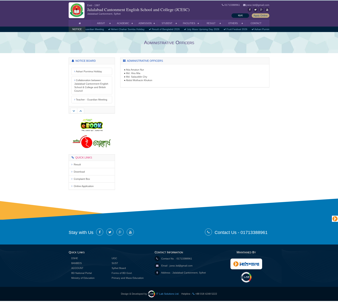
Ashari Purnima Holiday (265, 29)
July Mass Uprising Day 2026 (201, 29)
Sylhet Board (119, 268)
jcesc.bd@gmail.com (181, 265)
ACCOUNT (77, 268)
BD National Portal (81, 273)
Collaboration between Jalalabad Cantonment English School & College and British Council (91, 76)
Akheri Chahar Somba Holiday (125, 29)
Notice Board (85, 60)
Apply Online (261, 15)
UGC (114, 258)
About (101, 23)
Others (233, 23)
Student (167, 23)
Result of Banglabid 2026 (163, 29)
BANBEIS (76, 263)
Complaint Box (81, 178)
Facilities (189, 23)
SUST (115, 263)
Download (78, 171)
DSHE (74, 258)
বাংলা (240, 15)
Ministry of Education (83, 278)
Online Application (83, 186)
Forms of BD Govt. (122, 273)
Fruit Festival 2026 (235, 29)
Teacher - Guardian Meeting (91, 90)
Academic (123, 23)
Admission (145, 23)
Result (211, 23)
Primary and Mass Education (128, 278)
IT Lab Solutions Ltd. (167, 293)
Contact (256, 23)
